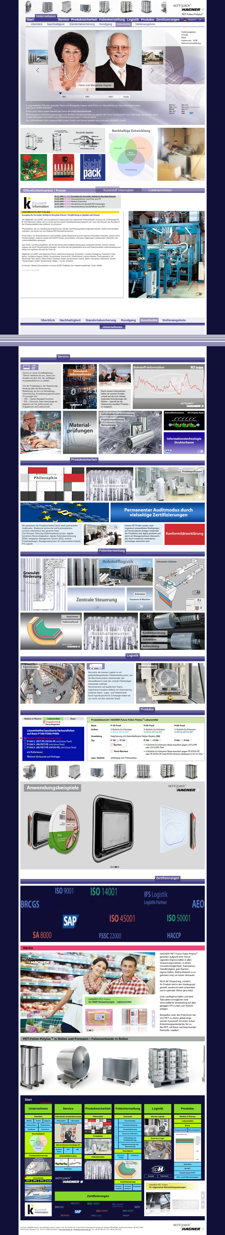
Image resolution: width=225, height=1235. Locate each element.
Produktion (98, 1136)
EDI (68, 1149)
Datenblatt (187, 1164)
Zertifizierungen (167, 19)
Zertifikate (31, 1129)
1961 (28, 1181)
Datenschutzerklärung (191, 43)
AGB (195, 40)
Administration (98, 1157)
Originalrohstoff (180, 1130)
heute (48, 1181)
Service (63, 19)
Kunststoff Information (118, 190)
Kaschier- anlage (121, 1156)
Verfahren (134, 1155)
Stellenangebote (145, 24)
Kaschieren (128, 1151)
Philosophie (61, 1121)
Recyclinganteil (194, 1130)
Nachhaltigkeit (55, 24)
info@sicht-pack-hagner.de (82, 1229)
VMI (77, 1149)
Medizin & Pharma (187, 1117)
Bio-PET (188, 1168)
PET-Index (68, 1169)
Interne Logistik (157, 1117)
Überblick (36, 24)
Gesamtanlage (130, 1121)
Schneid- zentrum (118, 1187)
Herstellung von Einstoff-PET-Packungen (79, 204)
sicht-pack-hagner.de (65, 1229)
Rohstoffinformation (68, 1156)
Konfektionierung (127, 1182)
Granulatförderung (130, 1129)
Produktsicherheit (84, 19)
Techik (38, 1121)
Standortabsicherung (82, 24)
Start (30, 19)
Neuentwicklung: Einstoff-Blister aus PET (79, 207)
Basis (187, 1126)
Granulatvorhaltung (130, 1125)
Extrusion (128, 1117)
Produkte (147, 19)
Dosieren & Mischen (129, 1133)
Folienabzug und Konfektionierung (130, 1139)
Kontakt (184, 35)
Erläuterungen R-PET (187, 1173)
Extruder (116, 1134)
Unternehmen (46, 16)
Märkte (28, 948)
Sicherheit (45, 1129)
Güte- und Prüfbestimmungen (187, 1177)
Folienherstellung (112, 19)
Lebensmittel (187, 1121)
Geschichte (124, 24)
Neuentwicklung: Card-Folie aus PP (77, 199)
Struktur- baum (59, 1150)
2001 (42, 1181)
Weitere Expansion (70, 201)
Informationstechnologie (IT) (68, 1145)
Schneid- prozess (128, 1187)
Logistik (133, 19)
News (183, 37)
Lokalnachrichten (160, 190)
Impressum (186, 40)
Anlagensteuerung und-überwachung (130, 1145)
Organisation (45, 1125)
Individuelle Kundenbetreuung (68, 1117)
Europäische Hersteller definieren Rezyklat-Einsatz (85, 196)
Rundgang (105, 24)
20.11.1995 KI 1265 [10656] (30, 270)
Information (75, 1121)
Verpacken (137, 1186)
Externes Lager (157, 1138)
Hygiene (47, 1121)
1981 (35, 1181)
